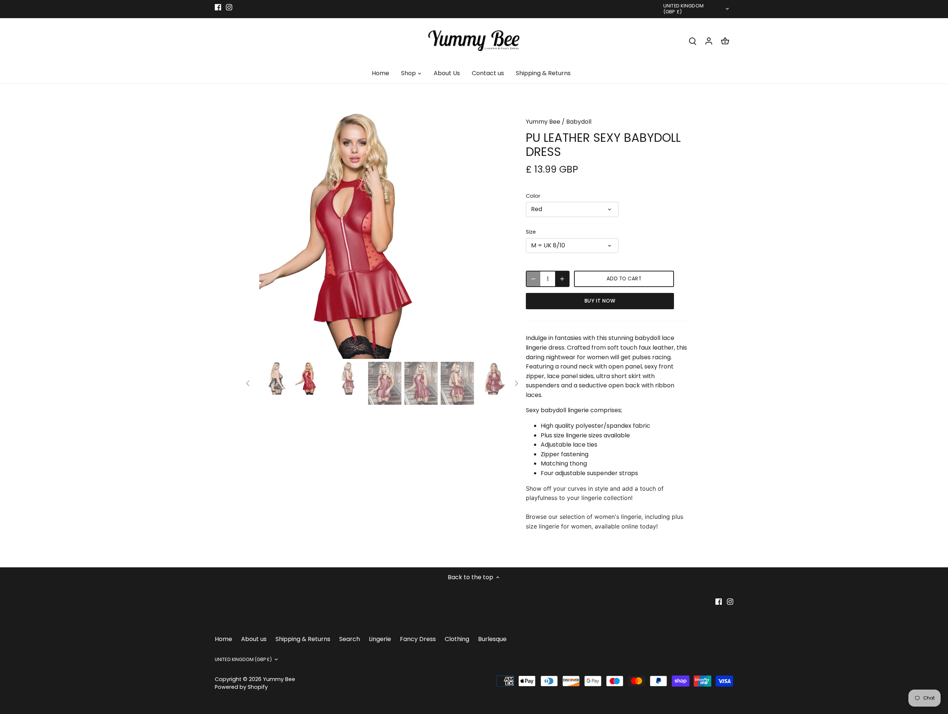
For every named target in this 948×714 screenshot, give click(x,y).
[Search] (692, 41)
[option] (383, 234)
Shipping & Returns (303, 639)
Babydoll (578, 121)
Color (533, 196)
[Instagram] (229, 7)
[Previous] (270, 234)
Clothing (457, 639)
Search (349, 639)
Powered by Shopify (241, 687)
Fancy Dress (418, 639)
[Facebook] (218, 7)
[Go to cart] (725, 41)
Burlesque (492, 639)
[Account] (709, 41)
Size (531, 232)
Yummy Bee (543, 121)
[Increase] (562, 279)
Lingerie (380, 639)
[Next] (496, 234)
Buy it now (599, 300)
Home (223, 639)
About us (254, 639)
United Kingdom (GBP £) (683, 9)
